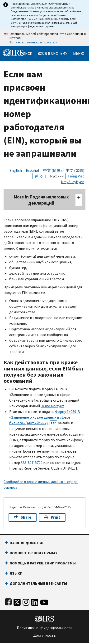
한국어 (40, 176)
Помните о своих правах (33, 553)
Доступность (44, 635)
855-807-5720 (31, 462)
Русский (57, 176)
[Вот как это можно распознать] (44, 38)
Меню (78, 53)
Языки (16, 573)
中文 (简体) (52, 170)
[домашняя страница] (13, 52)
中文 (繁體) (75, 170)
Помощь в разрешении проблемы (43, 563)
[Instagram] (26, 601)
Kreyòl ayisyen (72, 181)
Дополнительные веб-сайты (38, 583)
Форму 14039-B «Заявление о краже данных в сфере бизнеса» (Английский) (44, 417)
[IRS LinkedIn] (34, 601)
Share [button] (26, 517)
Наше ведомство (26, 542)
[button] (52, 53)
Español (32, 170)
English (15, 170)
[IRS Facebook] (8, 601)
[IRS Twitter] (17, 601)
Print (55, 517)
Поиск (26, 53)
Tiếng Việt (76, 176)
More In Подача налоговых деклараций (41, 200)
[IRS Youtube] (44, 601)
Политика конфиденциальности (44, 628)
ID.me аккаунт (52, 405)
